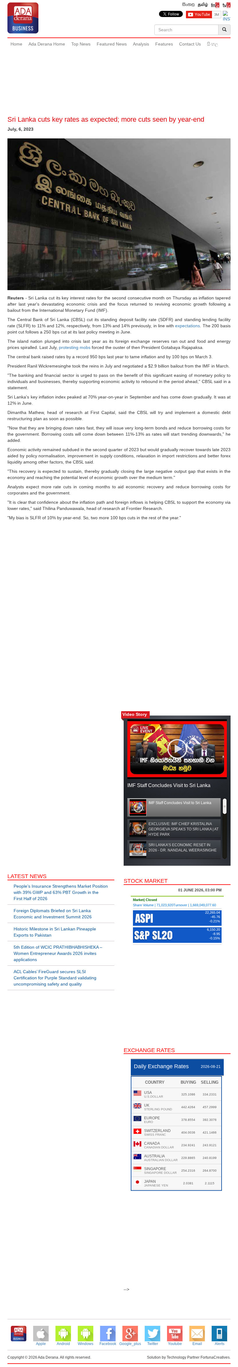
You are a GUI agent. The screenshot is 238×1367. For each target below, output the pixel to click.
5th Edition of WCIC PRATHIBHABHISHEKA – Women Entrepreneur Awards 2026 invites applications (58, 953)
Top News (80, 43)
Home (16, 43)
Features (164, 43)
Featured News (112, 43)
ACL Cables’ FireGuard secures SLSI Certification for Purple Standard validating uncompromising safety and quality (55, 977)
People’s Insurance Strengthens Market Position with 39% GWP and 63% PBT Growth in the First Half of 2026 (61, 892)
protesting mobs (74, 347)
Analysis (141, 43)
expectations (187, 325)
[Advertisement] (120, 71)
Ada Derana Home (47, 43)
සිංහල (212, 43)
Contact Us (190, 43)
